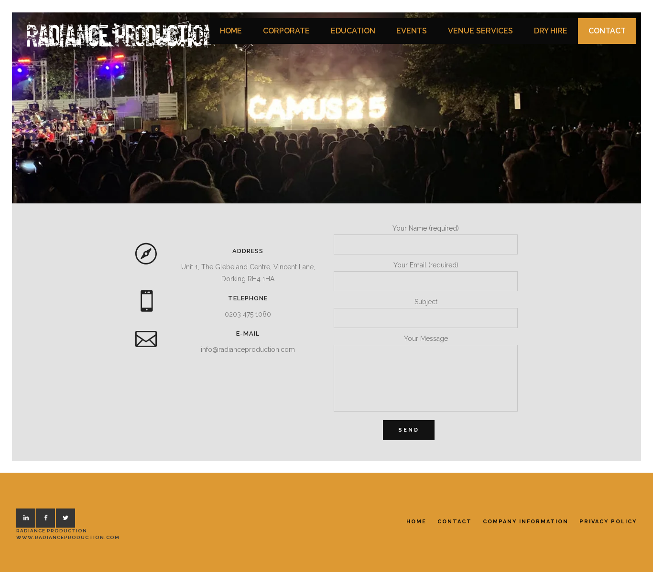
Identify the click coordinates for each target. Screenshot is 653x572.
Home (416, 522)
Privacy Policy (608, 522)
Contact (454, 522)
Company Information (525, 522)
